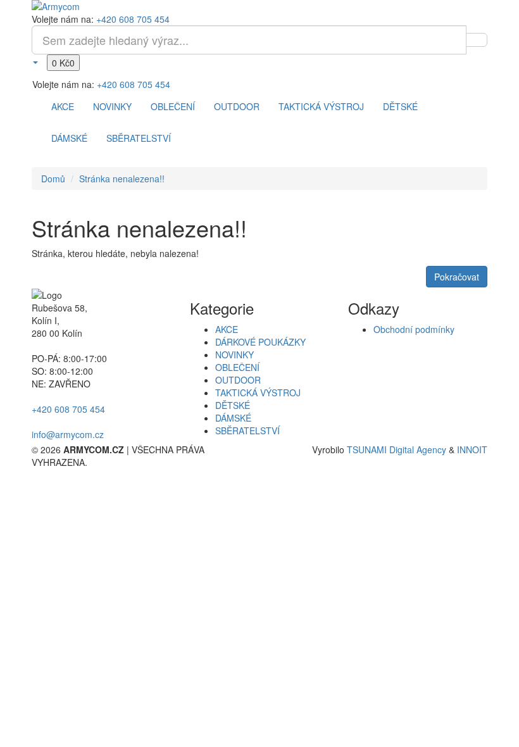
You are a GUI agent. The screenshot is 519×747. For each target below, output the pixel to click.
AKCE (62, 106)
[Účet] (35, 61)
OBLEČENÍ (173, 106)
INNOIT (472, 449)
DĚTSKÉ (400, 106)
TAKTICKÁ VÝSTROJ (321, 106)
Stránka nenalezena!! (122, 178)
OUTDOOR (237, 106)
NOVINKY (112, 106)
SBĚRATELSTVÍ (138, 138)
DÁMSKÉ (69, 138)
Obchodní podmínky (413, 329)
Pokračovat (456, 276)
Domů (53, 178)
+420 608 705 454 (133, 19)
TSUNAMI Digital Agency (396, 449)
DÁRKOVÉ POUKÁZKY (260, 342)
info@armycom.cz (68, 434)
